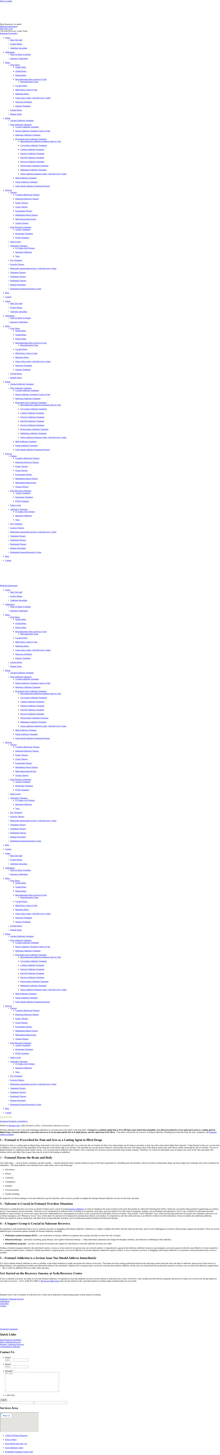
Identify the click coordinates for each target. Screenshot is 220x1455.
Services (8, 190)
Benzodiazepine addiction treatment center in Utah (40, 141)
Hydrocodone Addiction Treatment (34, 166)
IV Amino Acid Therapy (25, 248)
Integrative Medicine (23, 252)
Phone (8, 1364)
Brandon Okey (14, 1126)
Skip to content (6, 1)
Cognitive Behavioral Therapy (27, 195)
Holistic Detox (16, 114)
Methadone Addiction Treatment (33, 170)
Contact (8, 297)
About (7, 38)
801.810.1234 (6, 1117)
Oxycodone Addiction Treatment (33, 145)
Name (8, 1357)
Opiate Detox (20, 67)
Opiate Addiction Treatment (26, 182)
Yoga (17, 256)
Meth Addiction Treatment (25, 178)
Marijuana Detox (22, 94)
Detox (7, 62)
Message (9, 1371)
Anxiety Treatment (22, 229)
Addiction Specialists (18, 48)
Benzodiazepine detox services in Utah (30, 79)
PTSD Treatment (22, 238)
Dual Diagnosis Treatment (20, 227)
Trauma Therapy (22, 223)
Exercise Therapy (17, 264)
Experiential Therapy (23, 211)
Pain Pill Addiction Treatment (32, 158)
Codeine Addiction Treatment (32, 149)
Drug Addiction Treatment (20, 125)
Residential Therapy (18, 281)
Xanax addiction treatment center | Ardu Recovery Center (43, 174)
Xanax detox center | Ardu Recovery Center (33, 98)
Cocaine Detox (21, 86)
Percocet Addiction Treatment (32, 162)
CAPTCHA (10, 1395)
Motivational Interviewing (25, 219)
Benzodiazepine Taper (29, 82)
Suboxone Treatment (23, 102)
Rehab (7, 118)
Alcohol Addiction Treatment (22, 120)
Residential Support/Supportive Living (25, 289)
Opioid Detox (20, 71)
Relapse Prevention (18, 285)
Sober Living (15, 242)
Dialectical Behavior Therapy (27, 199)
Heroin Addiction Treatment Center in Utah (32, 131)
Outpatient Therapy (18, 272)
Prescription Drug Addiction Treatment (30, 139)
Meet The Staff (16, 40)
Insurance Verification (19, 58)
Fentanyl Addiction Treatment (32, 153)
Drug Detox (15, 65)
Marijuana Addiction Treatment (27, 135)
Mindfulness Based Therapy (26, 215)
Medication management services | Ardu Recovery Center (33, 268)
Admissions (10, 52)
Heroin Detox (20, 75)
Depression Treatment (24, 234)
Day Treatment (16, 260)
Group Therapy (21, 207)
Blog (7, 293)
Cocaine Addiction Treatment (27, 127)
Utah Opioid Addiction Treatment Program (32, 186)
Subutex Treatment (22, 106)
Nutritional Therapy (18, 276)
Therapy (13, 192)
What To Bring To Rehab (20, 54)
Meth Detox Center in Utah (26, 90)
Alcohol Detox (16, 110)
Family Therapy (21, 203)
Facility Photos (16, 44)
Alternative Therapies (19, 246)
